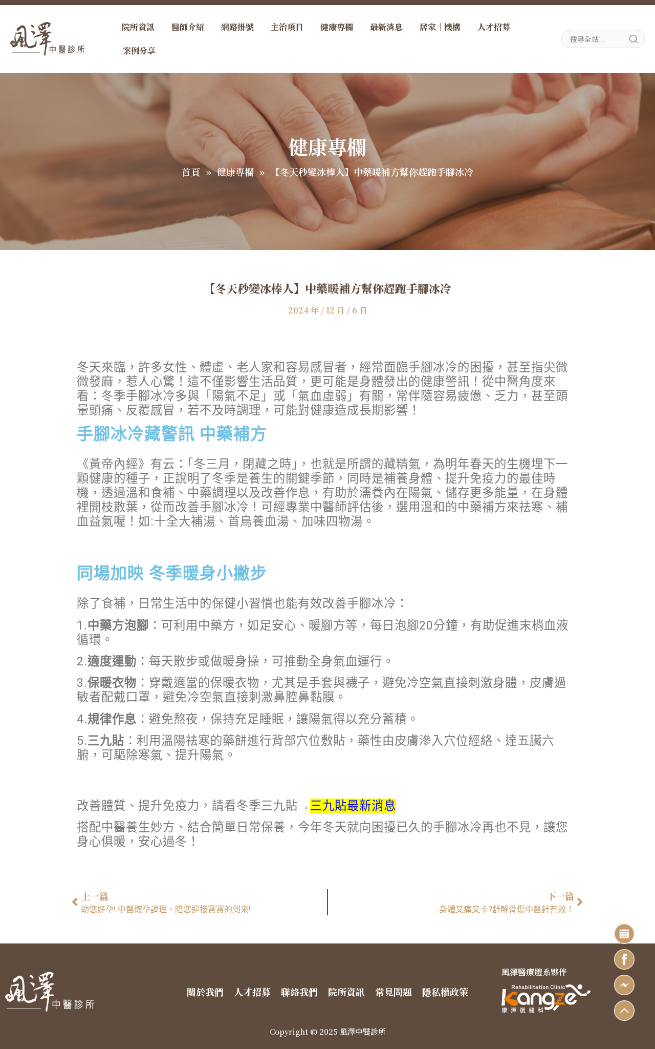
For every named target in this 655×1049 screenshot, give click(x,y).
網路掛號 (237, 27)
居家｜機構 (440, 27)
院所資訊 (138, 27)
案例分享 (139, 50)
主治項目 (287, 27)
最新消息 (386, 27)
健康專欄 (336, 27)
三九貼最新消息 (353, 806)
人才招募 (493, 27)
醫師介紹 (187, 27)
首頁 (191, 171)
